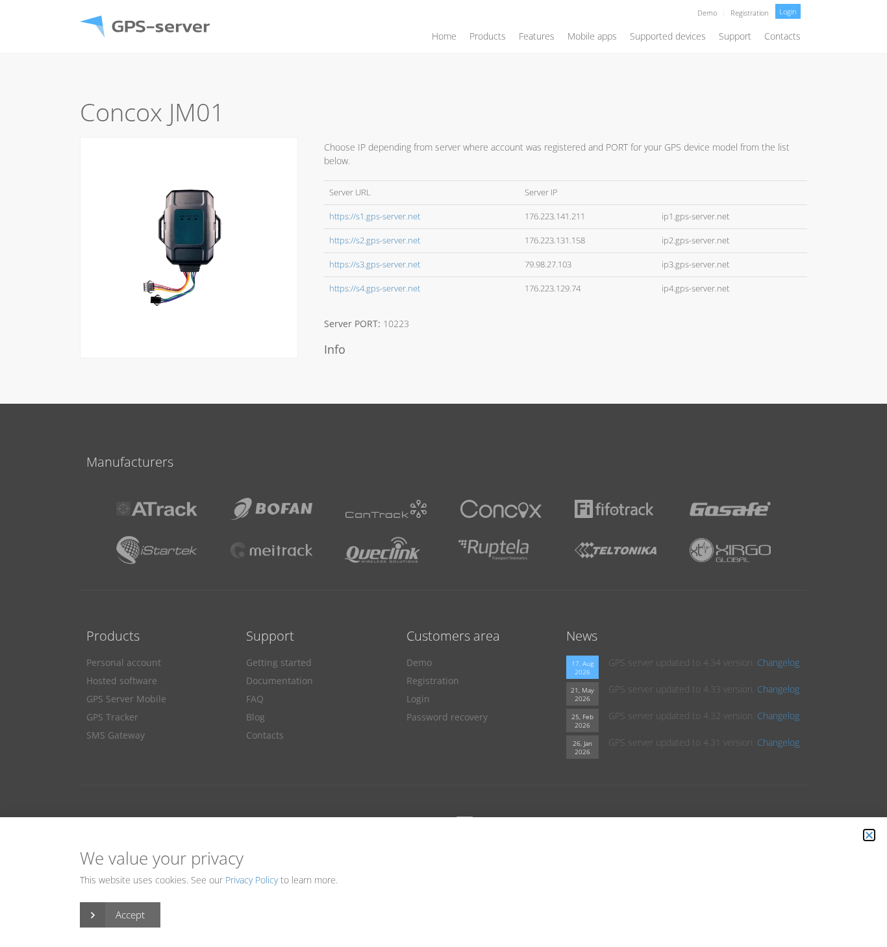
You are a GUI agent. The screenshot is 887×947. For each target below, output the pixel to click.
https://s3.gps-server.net (374, 264)
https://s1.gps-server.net (374, 216)
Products (487, 36)
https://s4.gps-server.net (374, 288)
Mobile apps (592, 36)
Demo (707, 13)
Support (735, 36)
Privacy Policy (251, 880)
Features (537, 36)
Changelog (778, 662)
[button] (869, 835)
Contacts (782, 36)
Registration (750, 13)
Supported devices (668, 36)
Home (444, 36)
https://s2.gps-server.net (374, 240)
